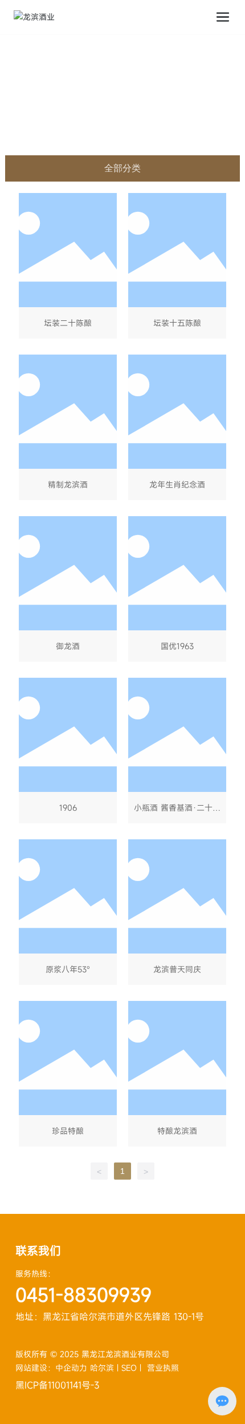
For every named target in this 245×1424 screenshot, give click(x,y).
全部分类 (122, 168)
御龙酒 (68, 591)
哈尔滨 (102, 1367)
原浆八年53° (68, 914)
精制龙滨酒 (68, 430)
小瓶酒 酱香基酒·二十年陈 (177, 753)
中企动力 (72, 1367)
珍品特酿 (68, 1076)
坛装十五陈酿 (177, 268)
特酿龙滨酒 (177, 1076)
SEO (129, 1367)
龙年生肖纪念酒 (177, 430)
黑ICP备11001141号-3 (57, 1385)
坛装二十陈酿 (68, 268)
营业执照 (163, 1367)
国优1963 (177, 591)
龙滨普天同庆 (177, 914)
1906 (68, 753)
